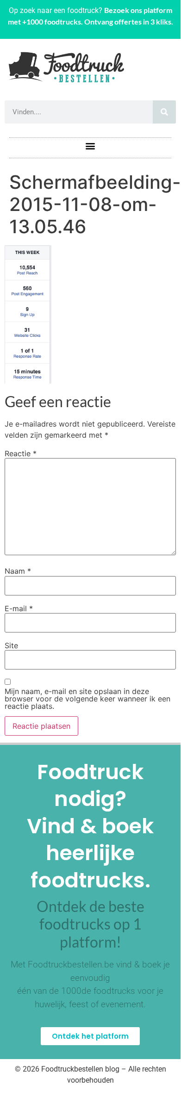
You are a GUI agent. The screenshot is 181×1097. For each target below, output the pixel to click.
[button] (90, 145)
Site (11, 645)
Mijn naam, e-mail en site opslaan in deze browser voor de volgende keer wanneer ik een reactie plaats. (87, 699)
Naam (18, 571)
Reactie (21, 453)
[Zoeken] (164, 112)
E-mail (19, 608)
